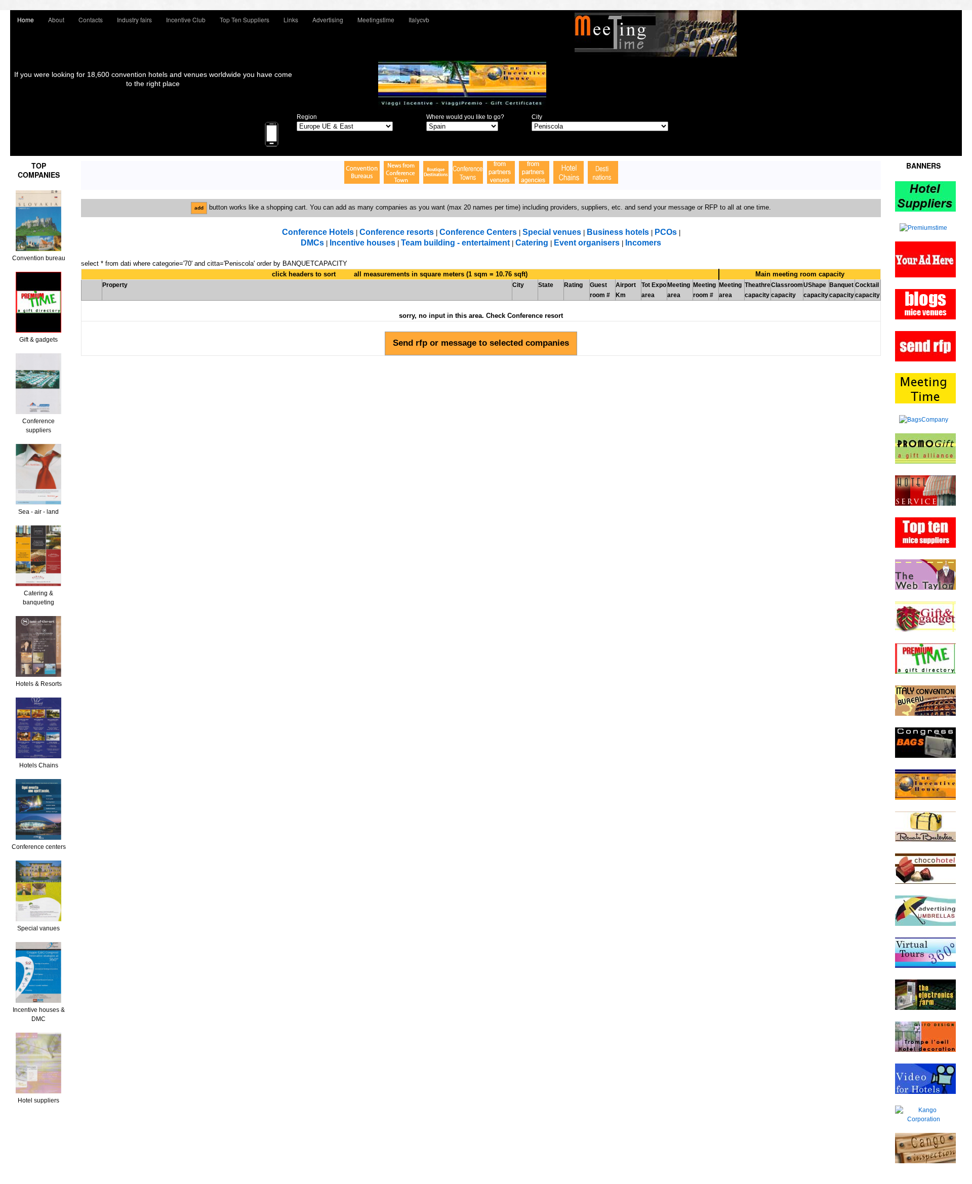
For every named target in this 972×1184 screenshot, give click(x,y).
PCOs (666, 232)
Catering (531, 242)
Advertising (327, 19)
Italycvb (419, 19)
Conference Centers (478, 232)
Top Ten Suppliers (244, 19)
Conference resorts (396, 232)
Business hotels (618, 232)
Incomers (643, 242)
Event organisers (587, 242)
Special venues (551, 232)
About (56, 19)
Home (25, 19)
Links (291, 19)
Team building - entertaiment (455, 242)
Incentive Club (186, 19)
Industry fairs (134, 19)
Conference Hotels (318, 232)
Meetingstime (375, 19)
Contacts (90, 19)
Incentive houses (363, 242)
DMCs (312, 242)
